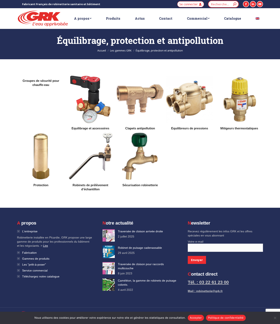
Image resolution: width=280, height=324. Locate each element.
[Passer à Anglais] (257, 18)
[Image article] (108, 235)
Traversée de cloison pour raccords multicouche (141, 266)
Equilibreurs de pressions (189, 128)
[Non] (275, 318)
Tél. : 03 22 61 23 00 (208, 282)
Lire (45, 245)
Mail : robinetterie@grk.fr (205, 291)
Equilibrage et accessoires (90, 128)
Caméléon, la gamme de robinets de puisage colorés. (147, 282)
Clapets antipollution (140, 128)
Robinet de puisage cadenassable (140, 247)
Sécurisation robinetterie (140, 185)
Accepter (196, 317)
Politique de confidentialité (226, 317)
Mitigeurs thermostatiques (239, 128)
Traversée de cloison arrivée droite (140, 231)
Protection (40, 185)
